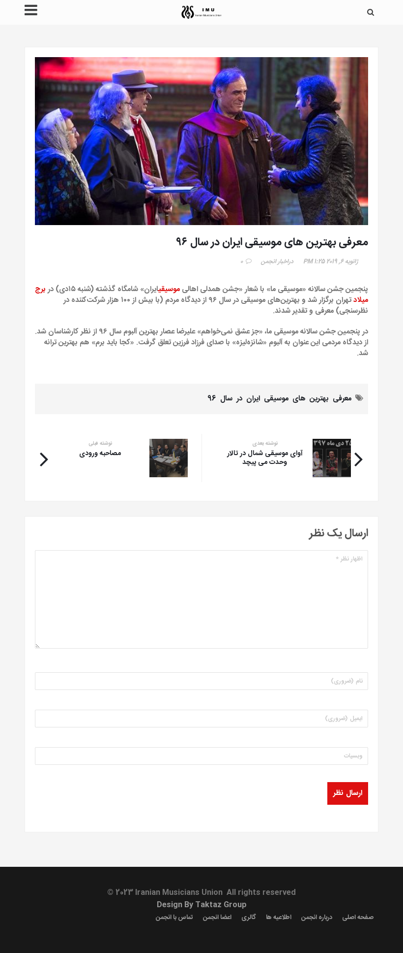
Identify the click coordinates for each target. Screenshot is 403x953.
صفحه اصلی (358, 917)
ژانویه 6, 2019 (342, 261)
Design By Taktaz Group (202, 905)
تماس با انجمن (174, 917)
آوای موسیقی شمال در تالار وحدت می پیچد (265, 458)
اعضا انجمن (217, 917)
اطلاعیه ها (278, 917)
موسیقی (169, 289)
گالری (248, 917)
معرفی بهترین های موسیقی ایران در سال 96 (279, 399)
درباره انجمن (316, 917)
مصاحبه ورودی (100, 454)
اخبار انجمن (274, 261)
